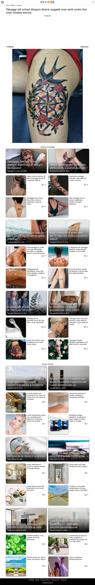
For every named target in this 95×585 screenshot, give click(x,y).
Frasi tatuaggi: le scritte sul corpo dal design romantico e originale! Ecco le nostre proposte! (36, 250)
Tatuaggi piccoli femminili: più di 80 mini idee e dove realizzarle (35, 320)
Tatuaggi (19, 5)
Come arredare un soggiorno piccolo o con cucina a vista (25, 525)
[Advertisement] (47, 30)
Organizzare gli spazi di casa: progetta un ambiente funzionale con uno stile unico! (78, 538)
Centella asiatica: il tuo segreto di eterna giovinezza (35, 537)
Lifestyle (10, 388)
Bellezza (13, 5)
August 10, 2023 (19, 242)
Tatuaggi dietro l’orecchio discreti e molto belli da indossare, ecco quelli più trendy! (78, 321)
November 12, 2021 (62, 313)
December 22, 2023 (62, 171)
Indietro (10, 47)
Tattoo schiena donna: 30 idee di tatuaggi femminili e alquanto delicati (36, 178)
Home (7, 5)
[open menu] (2, 2)
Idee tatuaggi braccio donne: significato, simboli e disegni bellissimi (77, 201)
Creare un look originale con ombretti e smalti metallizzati (67, 454)
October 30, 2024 (20, 530)
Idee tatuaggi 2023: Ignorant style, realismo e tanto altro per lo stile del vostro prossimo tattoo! (69, 234)
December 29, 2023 (20, 171)
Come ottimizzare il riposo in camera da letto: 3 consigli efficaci (36, 466)
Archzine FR (55, 580)
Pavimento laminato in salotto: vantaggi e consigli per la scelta (77, 395)
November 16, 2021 (20, 313)
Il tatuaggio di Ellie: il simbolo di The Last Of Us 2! (25, 308)
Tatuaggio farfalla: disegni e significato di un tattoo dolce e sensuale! (78, 342)
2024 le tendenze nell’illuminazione (75, 558)
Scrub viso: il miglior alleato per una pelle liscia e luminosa (26, 454)
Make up (10, 459)
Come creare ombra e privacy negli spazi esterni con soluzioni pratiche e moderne (25, 381)
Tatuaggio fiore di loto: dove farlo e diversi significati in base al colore (35, 201)
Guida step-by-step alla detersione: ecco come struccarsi (35, 488)
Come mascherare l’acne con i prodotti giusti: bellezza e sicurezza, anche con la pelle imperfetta (36, 419)
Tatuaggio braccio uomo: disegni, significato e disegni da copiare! (24, 164)
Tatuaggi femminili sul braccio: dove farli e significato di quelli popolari (26, 235)
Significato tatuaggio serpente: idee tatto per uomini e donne (77, 178)
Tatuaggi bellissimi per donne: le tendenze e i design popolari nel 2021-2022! (68, 307)
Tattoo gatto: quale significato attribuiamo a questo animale (68, 166)
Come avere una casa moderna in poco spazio (78, 465)
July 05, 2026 (18, 388)
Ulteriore (84, 47)
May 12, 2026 (60, 388)
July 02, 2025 (18, 459)
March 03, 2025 (59, 459)
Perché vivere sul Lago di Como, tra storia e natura (36, 558)
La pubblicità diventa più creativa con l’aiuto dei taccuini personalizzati (65, 524)
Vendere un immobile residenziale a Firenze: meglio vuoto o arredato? (78, 488)
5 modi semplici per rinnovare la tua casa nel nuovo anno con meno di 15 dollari (36, 396)
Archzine (64, 580)
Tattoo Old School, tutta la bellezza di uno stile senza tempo (35, 342)
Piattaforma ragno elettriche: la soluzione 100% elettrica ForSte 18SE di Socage (77, 418)
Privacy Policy (45, 580)
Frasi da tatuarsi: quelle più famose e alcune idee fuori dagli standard (78, 271)
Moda (51, 459)
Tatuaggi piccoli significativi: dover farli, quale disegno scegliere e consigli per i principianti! (35, 273)
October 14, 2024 (61, 530)
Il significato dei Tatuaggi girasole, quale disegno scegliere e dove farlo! (78, 249)
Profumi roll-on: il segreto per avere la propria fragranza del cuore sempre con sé (68, 381)
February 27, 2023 (62, 242)
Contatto (31, 580)
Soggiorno (10, 530)
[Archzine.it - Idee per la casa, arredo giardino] (47, 2)
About (37, 580)
